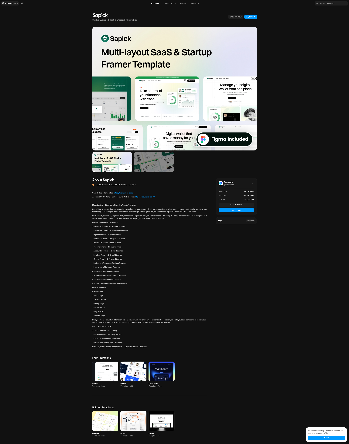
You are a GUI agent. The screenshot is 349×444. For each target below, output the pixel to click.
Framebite (132, 20)
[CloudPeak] (162, 375)
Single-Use (249, 199)
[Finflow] (133, 375)
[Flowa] (133, 424)
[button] (235, 17)
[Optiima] (105, 424)
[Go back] (22, 3)
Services (250, 221)
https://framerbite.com (123, 193)
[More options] (253, 183)
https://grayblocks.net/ (145, 197)
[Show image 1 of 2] (112, 162)
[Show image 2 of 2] (154, 162)
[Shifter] (105, 375)
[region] (174, 88)
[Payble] (162, 424)
